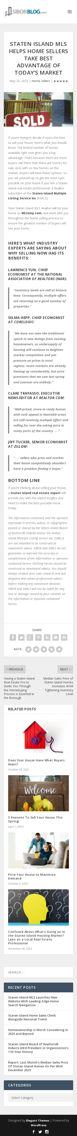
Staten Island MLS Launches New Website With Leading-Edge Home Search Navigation (33, 1001)
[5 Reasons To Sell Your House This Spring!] (38, 793)
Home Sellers (41, 81)
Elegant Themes (37, 1120)
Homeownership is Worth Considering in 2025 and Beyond (38, 1032)
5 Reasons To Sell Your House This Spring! (35, 819)
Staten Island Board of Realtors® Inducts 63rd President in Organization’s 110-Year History (38, 1048)
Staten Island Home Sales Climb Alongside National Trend (32, 1017)
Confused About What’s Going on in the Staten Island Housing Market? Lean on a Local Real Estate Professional (36, 937)
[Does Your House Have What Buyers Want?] (38, 736)
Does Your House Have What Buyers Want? (36, 762)
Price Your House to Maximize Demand (32, 876)
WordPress (38, 1125)
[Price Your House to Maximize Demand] (38, 850)
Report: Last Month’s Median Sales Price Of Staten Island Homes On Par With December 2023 (38, 1066)
